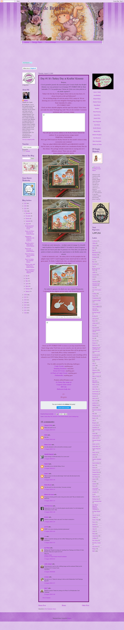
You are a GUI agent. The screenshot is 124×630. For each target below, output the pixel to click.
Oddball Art (95, 405)
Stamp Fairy (95, 470)
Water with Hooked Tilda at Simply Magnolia (29, 271)
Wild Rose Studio (96, 543)
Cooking (94, 293)
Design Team (37, 42)
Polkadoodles (95, 416)
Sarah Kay (94, 427)
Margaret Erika (48, 425)
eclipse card (95, 323)
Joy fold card (95, 355)
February (28, 289)
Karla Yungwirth (97, 121)
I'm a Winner (51, 42)
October (28, 218)
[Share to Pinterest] (66, 414)
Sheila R (46, 464)
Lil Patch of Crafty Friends (59, 373)
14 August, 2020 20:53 (49, 468)
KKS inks (64, 387)
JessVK (46, 527)
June (27, 278)
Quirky (94, 418)
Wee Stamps (95, 540)
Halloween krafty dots (63, 389)
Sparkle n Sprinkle (96, 459)
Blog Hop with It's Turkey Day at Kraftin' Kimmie (29, 244)
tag (93, 494)
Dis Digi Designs (96, 312)
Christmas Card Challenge (96, 284)
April (27, 283)
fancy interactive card (96, 330)
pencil (70, 416)
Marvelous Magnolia (94, 381)
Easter (93, 321)
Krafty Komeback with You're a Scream (29, 227)
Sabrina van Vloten (97, 144)
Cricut (93, 304)
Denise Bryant (47, 485)
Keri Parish (97, 125)
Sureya (94, 486)
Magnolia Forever (96, 372)
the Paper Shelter (96, 511)
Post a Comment (46, 597)
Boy (49, 416)
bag (93, 250)
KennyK (94, 357)
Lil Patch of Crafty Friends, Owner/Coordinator (55, 556)
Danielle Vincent (97, 102)
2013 (25, 305)
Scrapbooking (95, 435)
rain (93, 420)
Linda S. (46, 473)
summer (94, 483)
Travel (93, 522)
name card (94, 398)
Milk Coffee (95, 389)
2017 (25, 297)
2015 (25, 300)
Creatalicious (95, 298)
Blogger (69, 618)
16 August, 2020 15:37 (49, 583)
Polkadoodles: (59, 375)
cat (93, 279)
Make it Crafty (95, 376)
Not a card (94, 400)
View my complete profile (28, 139)
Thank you (94, 496)
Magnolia (94, 370)
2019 (25, 294)
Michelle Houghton (97, 134)
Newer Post (42, 605)
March (27, 286)
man (93, 378)
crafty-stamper (48, 564)
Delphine (97, 108)
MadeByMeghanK (49, 454)
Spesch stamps (95, 463)
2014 (25, 302)
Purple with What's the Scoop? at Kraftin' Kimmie (29, 232)
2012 (25, 307)
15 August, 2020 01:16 (49, 489)
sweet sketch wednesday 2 (95, 488)
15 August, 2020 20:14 (49, 559)
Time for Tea (95, 515)
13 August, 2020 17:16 (49, 449)
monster (94, 396)
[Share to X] (63, 414)
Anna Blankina (97, 95)
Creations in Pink (96, 300)
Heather (46, 517)
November (28, 216)
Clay (93, 287)
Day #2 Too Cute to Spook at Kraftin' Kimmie (30, 255)
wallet (93, 531)
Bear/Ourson (95, 252)
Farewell (94, 336)
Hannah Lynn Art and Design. (96, 348)
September (28, 221)
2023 (25, 203)
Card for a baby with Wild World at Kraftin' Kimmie (30, 266)
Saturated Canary (96, 429)
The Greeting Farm (96, 501)
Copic (93, 296)
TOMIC (94, 517)
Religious (94, 423)
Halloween (94, 345)
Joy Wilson (47, 548)
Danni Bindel (97, 105)
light (93, 363)
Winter (94, 549)
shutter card (95, 444)
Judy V (46, 588)
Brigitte (26, 100)
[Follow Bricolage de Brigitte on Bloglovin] (27, 63)
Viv (45, 536)
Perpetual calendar (96, 410)
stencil (93, 479)
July (27, 276)
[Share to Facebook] (65, 414)
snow (93, 457)
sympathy (94, 492)
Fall (51, 416)
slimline (94, 454)
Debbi (45, 435)
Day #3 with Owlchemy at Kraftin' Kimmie (29, 250)
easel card (94, 318)
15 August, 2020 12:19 (49, 521)
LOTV (93, 365)
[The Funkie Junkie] (100, 223)
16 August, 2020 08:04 (49, 571)
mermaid (94, 387)
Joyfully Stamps (48, 555)
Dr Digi (94, 316)
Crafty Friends (59, 366)
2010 (25, 313)
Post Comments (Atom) (50, 609)
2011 (25, 310)
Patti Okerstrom (48, 506)
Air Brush (94, 241)
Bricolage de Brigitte (43, 7)
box (93, 259)
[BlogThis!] (61, 414)
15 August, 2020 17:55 (49, 542)
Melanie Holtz (97, 131)
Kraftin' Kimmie (64, 416)
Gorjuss (94, 343)
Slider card (95, 452)
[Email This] (60, 414)
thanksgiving (75, 416)
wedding (94, 538)
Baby (93, 248)
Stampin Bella (95, 472)
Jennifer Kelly (97, 118)
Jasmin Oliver (97, 115)
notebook (94, 403)
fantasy (94, 333)
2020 (25, 211)
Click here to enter (63, 408)
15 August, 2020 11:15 (49, 500)
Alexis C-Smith (97, 92)
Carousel (94, 274)
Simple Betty (95, 446)
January (28, 291)
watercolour (95, 536)
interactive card (56, 416)
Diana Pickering (97, 111)
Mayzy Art (94, 384)
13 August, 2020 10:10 (49, 430)
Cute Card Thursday (94, 309)
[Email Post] (57, 414)
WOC (93, 551)
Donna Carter (47, 444)
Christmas (94, 281)
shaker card (95, 438)
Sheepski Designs (96, 440)
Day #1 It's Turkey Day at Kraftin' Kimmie (29, 260)
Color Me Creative (96, 290)
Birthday (94, 255)
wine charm (95, 546)
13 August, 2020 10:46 (49, 439)
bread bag (94, 264)
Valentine (94, 526)
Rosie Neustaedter (97, 141)
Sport (93, 465)
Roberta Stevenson (49, 494)
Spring (94, 467)
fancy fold (94, 327)
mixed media (95, 391)
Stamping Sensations (60, 368)
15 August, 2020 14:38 (49, 531)
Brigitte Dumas (97, 98)
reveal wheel (95, 425)
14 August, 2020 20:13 (49, 458)
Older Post (85, 605)
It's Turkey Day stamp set (63, 382)
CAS (93, 277)
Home (26, 42)
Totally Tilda (95, 519)
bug (93, 266)
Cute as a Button (96, 306)
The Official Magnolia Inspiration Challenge (95, 507)
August (27, 223)
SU (93, 481)
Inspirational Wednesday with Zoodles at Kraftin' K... (29, 238)
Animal (46, 416)
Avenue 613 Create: (59, 371)
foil (93, 338)
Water (93, 533)
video (93, 529)
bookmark (94, 257)
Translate (28, 151)
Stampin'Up (95, 474)
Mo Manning (95, 394)
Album (94, 243)
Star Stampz (95, 477)
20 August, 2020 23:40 (49, 594)
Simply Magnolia (96, 448)
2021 (25, 208)
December (28, 213)
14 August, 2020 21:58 (49, 480)
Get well (94, 340)
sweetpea (46, 577)
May (27, 281)
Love (93, 368)
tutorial (94, 524)
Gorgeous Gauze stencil (63, 384)
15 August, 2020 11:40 (49, 512)
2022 (25, 206)
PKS (93, 413)
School (94, 433)
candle (93, 272)
